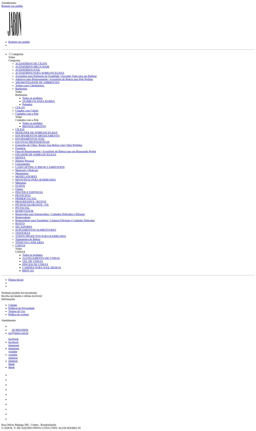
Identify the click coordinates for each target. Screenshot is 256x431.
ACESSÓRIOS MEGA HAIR (32, 66)
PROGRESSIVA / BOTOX (30, 201)
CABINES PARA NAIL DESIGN (41, 267)
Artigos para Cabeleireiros (29, 85)
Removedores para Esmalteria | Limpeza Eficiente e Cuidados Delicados (55, 220)
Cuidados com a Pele (26, 113)
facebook (13, 339)
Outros (19, 189)
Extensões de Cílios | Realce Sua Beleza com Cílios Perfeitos (48, 145)
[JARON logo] (14, 36)
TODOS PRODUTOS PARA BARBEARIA (40, 236)
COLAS (20, 107)
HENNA (20, 157)
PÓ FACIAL (22, 207)
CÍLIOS (19, 129)
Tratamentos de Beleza (27, 239)
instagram (13, 345)
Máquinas (20, 182)
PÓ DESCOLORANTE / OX (32, 204)
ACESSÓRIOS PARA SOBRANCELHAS (39, 72)
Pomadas (27, 104)
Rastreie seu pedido (12, 6)
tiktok (11, 364)
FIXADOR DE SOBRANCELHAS (35, 154)
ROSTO (20, 223)
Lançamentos (22, 163)
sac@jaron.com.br (18, 333)
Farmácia (20, 148)
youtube (12, 351)
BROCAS (28, 270)
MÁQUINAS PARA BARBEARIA (35, 179)
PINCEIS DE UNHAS (35, 264)
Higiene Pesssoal (24, 160)
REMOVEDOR (24, 211)
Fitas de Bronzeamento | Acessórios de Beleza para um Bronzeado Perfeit (55, 151)
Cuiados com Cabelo (26, 110)
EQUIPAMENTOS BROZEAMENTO (37, 135)
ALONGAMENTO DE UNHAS (41, 258)
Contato (12, 305)
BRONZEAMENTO (34, 126)
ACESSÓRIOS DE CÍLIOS (31, 63)
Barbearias (21, 88)
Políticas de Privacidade (21, 308)
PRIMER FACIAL (26, 198)
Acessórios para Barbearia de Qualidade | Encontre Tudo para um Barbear (56, 76)
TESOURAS (22, 233)
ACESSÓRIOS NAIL (27, 69)
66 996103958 (19, 329)
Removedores (22, 217)
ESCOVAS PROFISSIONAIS (32, 142)
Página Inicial (15, 279)
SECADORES (23, 226)
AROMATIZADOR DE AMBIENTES (37, 82)
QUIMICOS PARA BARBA (38, 101)
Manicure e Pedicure (26, 170)
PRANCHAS (23, 195)
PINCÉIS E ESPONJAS (29, 192)
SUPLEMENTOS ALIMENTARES (35, 229)
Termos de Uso (16, 311)
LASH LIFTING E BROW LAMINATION (40, 167)
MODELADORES (26, 176)
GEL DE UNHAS (32, 261)
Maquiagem (21, 173)
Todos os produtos (32, 98)
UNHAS (20, 245)
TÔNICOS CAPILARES (29, 242)
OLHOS (20, 185)
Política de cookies (18, 314)
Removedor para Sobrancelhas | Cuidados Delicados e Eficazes (50, 214)
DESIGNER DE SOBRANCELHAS (36, 132)
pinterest (13, 357)
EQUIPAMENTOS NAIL (30, 138)
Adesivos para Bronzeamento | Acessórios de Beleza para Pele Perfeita (54, 79)
